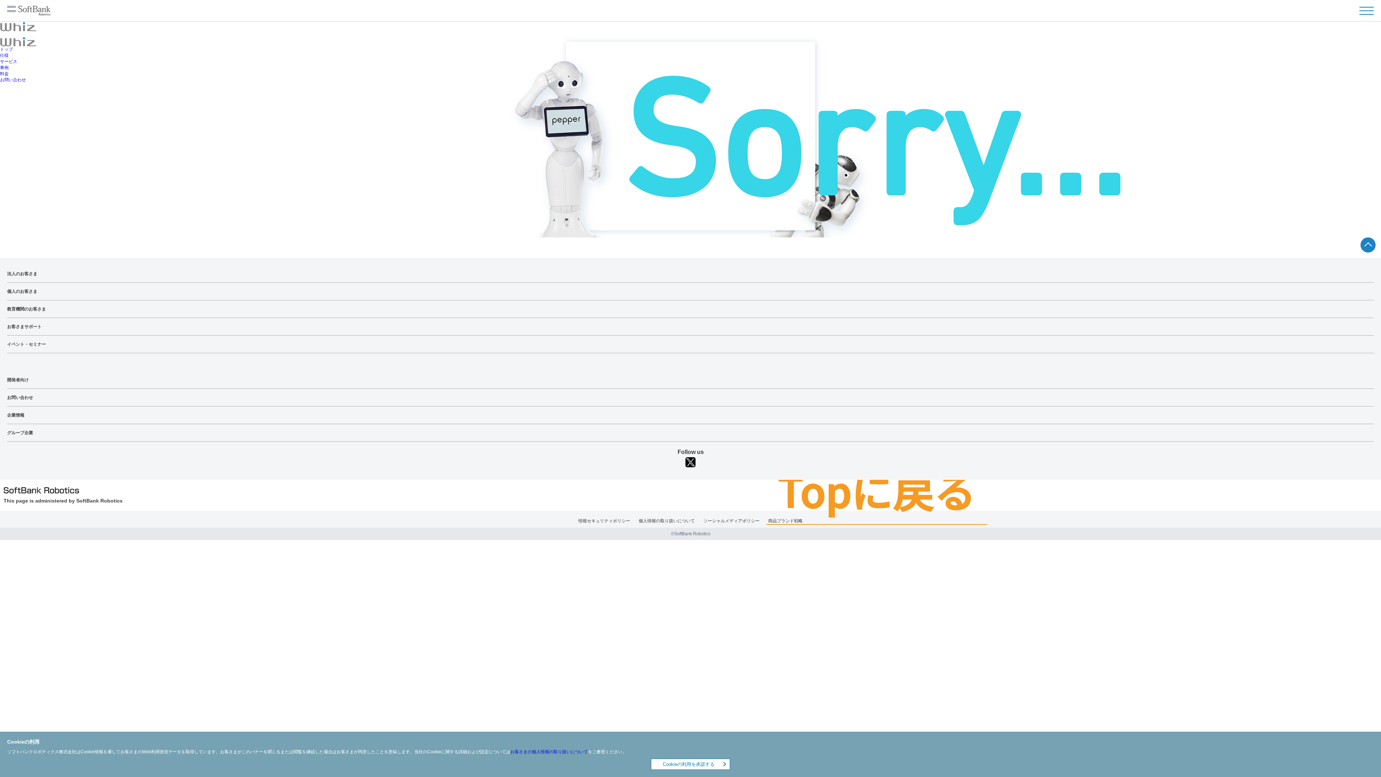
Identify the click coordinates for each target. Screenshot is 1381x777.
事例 (4, 67)
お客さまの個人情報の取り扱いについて (549, 752)
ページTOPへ (1368, 245)
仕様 (4, 55)
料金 (4, 73)
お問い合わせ (13, 79)
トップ (6, 49)
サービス (8, 61)
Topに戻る (877, 489)
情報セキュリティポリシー (604, 520)
